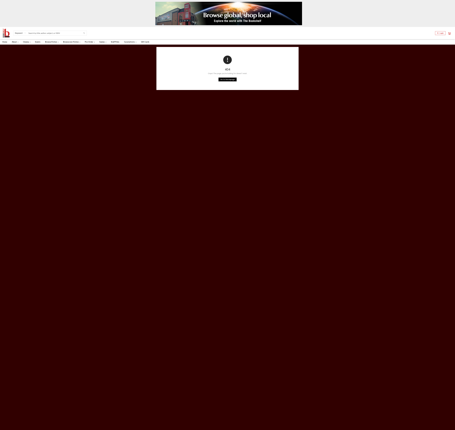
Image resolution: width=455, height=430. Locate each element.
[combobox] (20, 33)
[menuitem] (4, 42)
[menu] (227, 42)
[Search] (84, 33)
